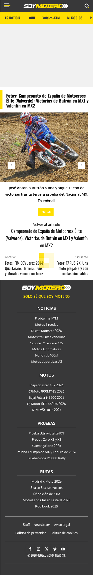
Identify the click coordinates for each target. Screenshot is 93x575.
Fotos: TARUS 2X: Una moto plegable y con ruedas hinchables (72, 268)
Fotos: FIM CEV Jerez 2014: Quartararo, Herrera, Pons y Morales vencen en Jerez (24, 268)
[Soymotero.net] (46, 287)
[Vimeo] (55, 549)
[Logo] (46, 6)
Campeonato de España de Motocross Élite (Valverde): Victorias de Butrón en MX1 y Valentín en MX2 (46, 238)
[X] (47, 549)
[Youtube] (63, 549)
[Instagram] (38, 549)
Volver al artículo (46, 224)
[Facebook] (30, 549)
